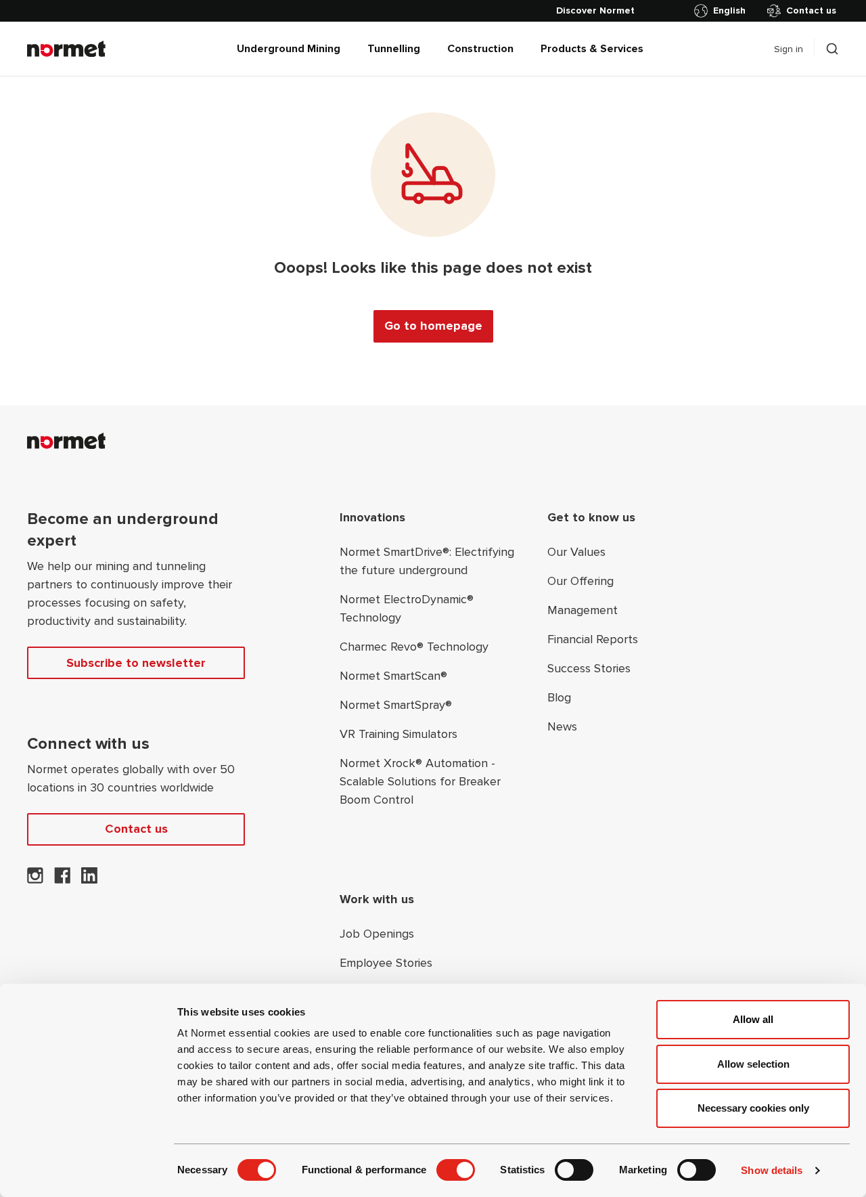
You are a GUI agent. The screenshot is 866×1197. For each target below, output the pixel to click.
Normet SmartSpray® (396, 704)
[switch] (455, 1170)
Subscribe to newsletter (136, 662)
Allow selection (753, 1064)
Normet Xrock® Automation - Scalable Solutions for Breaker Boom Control (420, 781)
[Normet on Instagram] (35, 879)
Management (582, 610)
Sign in (788, 49)
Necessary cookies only (753, 1108)
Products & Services (592, 49)
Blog (559, 697)
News (562, 726)
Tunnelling (393, 49)
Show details (771, 1170)
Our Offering (580, 580)
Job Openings (377, 933)
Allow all (753, 1019)
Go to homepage (433, 325)
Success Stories (589, 668)
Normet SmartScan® (393, 675)
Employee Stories (386, 962)
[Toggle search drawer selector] (832, 48)
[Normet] (66, 49)
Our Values (576, 551)
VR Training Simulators (398, 733)
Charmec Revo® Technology (414, 646)
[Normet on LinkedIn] (89, 879)
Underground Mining (288, 49)
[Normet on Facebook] (62, 879)
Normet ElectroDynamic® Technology (407, 608)
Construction (480, 49)
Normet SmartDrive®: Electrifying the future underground (427, 561)
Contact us (811, 10)
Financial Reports (592, 639)
